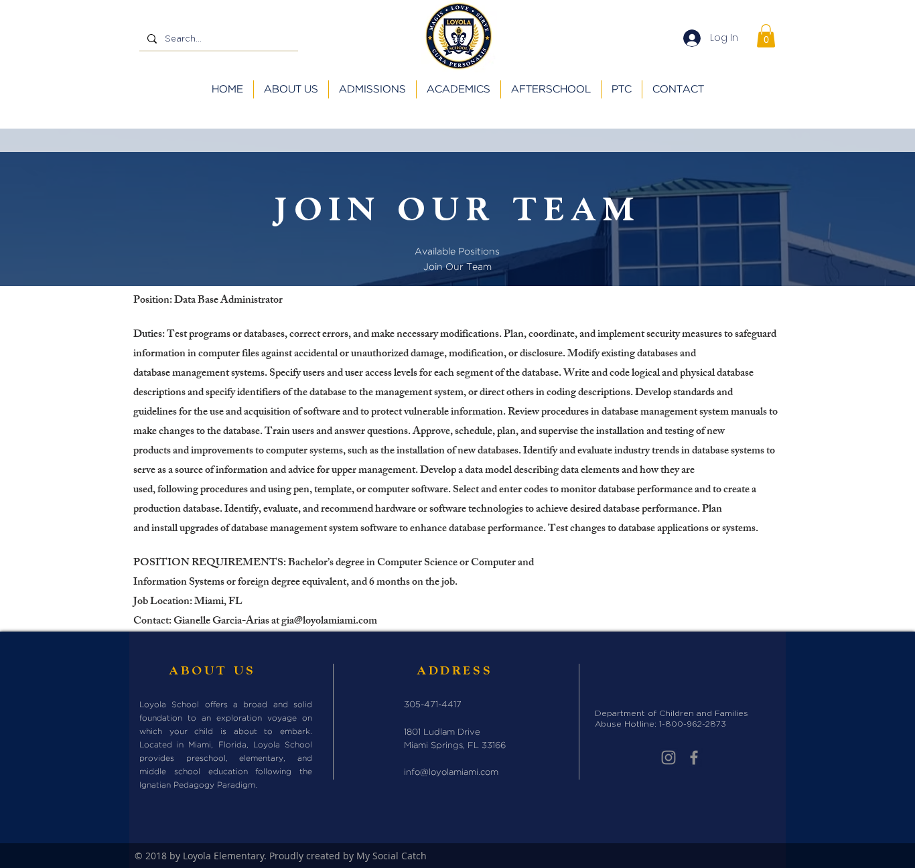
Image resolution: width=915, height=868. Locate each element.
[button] (766, 36)
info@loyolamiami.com (451, 772)
